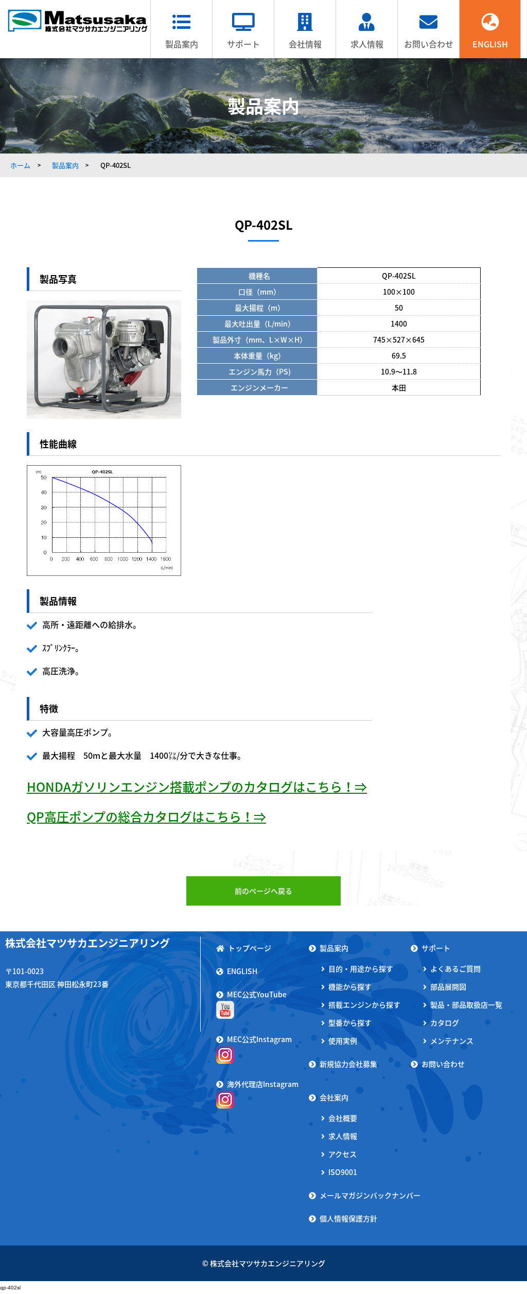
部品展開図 (448, 986)
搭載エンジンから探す (364, 1004)
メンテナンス (451, 1040)
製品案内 (181, 44)
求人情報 (366, 44)
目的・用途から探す (360, 968)
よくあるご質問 (455, 968)
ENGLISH (490, 44)
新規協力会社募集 (348, 1064)
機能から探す (350, 986)
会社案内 (334, 1097)
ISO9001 (342, 1172)
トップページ (249, 948)
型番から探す (350, 1022)
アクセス (342, 1154)
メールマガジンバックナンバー (370, 1195)
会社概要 (342, 1118)
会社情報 (305, 44)
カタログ (444, 1022)
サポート (243, 44)
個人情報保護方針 (348, 1218)
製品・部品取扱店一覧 (466, 1004)
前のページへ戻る (263, 891)
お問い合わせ (428, 44)
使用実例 (342, 1040)
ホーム (20, 165)
